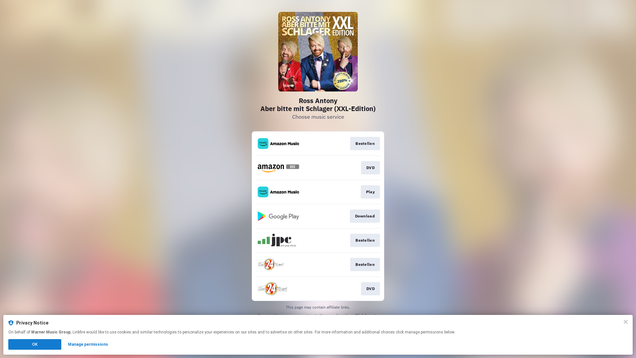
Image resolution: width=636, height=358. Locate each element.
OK (34, 344)
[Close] (625, 322)
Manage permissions (88, 344)
